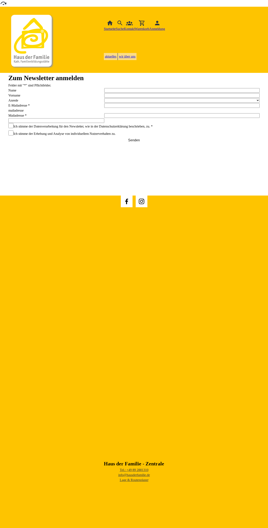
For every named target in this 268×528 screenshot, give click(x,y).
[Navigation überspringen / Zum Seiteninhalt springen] (3, 3)
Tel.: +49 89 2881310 (134, 470)
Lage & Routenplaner (134, 480)
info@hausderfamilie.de (134, 475)
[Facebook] (127, 201)
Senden (134, 140)
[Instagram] (141, 201)
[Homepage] (32, 40)
